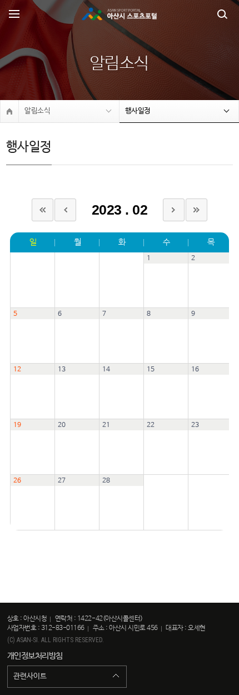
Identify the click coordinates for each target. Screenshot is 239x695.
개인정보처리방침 (35, 656)
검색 (222, 14)
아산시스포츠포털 (119, 14)
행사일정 (138, 111)
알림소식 (37, 111)
